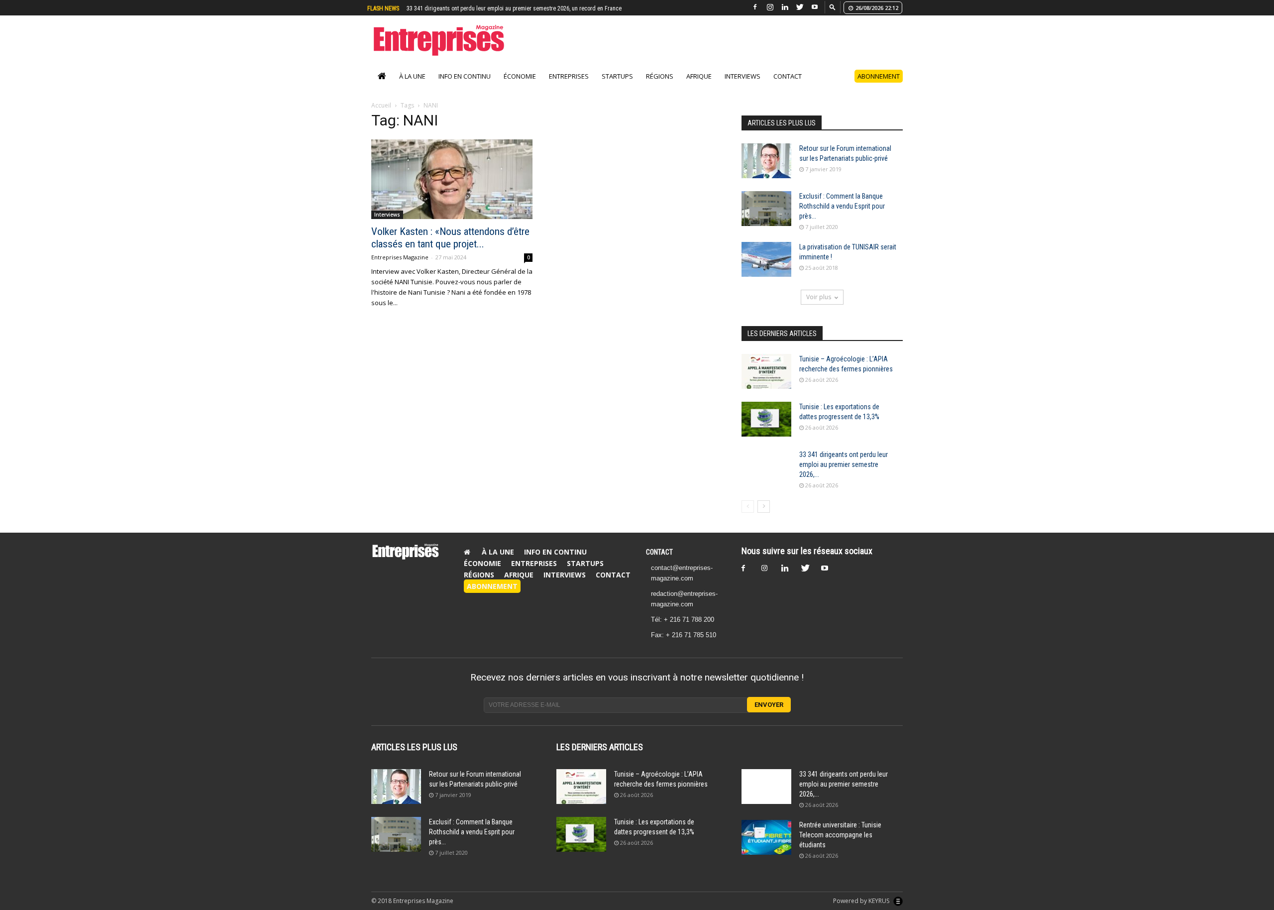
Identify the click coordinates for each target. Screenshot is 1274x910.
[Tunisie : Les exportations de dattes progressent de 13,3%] (766, 429)
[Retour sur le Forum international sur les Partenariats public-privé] (766, 171)
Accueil (381, 116)
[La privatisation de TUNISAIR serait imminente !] (766, 269)
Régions (659, 86)
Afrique (699, 86)
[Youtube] (814, 7)
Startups (617, 86)
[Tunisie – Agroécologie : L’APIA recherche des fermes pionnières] (766, 381)
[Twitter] (799, 7)
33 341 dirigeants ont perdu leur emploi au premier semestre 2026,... (843, 475)
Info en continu (464, 86)
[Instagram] (769, 7)
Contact (787, 86)
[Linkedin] (784, 7)
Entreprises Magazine (399, 267)
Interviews (742, 86)
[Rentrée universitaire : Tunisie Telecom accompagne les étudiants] (766, 847)
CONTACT (659, 563)
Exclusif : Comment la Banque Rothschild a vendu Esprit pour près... (842, 216)
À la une (412, 86)
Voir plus (818, 307)
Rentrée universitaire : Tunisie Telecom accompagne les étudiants (489, 8)
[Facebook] (754, 7)
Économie (520, 86)
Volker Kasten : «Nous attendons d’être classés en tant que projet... (450, 248)
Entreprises (569, 86)
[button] (832, 6)
